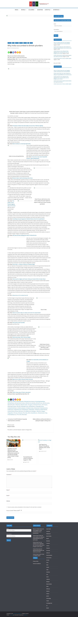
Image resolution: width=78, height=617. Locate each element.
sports (47, 596)
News (47, 586)
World (23, 10)
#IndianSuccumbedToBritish (41, 409)
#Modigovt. (33, 411)
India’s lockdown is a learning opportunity (21, 143)
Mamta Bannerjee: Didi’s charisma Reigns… (22, 337)
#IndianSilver (31, 409)
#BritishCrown (39, 403)
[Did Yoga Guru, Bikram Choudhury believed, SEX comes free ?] (45, 440)
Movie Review (49, 584)
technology (48, 598)
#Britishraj (17, 404)
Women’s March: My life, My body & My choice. (22, 178)
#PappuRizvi (10, 413)
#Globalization (32, 406)
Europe (47, 560)
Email (8, 495)
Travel (47, 600)
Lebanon (48, 579)
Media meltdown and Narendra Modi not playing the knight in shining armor (42, 419)
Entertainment (49, 555)
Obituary (48, 588)
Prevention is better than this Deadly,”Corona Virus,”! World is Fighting (28, 125)
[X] (11, 51)
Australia (48, 531)
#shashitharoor (34, 413)
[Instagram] (15, 51)
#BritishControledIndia (30, 403)
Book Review (48, 536)
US (46, 605)
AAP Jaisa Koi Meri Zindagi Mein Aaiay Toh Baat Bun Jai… (25, 235)
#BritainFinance (11, 403)
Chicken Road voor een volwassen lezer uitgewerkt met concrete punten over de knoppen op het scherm (61, 52)
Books (47, 538)
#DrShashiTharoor (37, 404)
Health (47, 567)
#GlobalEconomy (24, 406)
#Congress (30, 404)
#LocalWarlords (27, 411)
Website (8, 501)
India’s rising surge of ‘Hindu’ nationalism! (22, 392)
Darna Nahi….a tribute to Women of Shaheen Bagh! (24, 264)
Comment (8, 474)
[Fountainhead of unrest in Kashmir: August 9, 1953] (29, 440)
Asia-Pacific (48, 528)
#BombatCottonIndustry (29, 401)
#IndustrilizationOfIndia (13, 411)
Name (8, 490)
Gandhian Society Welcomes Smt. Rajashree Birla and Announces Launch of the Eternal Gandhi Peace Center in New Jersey (13, 453)
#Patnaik (20, 413)
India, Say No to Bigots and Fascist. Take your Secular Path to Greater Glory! (29, 279)
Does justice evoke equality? (19, 322)
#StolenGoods (41, 413)
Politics (47, 593)
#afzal (14, 401)
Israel (47, 576)
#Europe (19, 406)
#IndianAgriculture (40, 406)
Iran (47, 574)
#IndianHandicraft (43, 408)
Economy (48, 550)
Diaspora (40, 10)
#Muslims (39, 411)
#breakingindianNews (40, 401)
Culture (47, 545)
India (16, 10)
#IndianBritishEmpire (12, 408)
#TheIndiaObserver (12, 414)
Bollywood (48, 533)
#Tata (45, 413)
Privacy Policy (35, 561)
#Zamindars (24, 414)
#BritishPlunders (11, 404)
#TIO (18, 414)
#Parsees (15, 413)
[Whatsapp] (9, 51)
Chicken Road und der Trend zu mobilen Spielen (62, 58)
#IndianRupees (25, 409)
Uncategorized (49, 603)
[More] (20, 51)
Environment (48, 557)
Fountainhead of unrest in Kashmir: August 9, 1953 (28, 458)
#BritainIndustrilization (20, 403)
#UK (20, 414)
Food (47, 562)
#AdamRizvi (10, 401)
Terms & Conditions (37, 563)
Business (48, 540)
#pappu (43, 411)
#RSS (29, 413)
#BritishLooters (46, 403)
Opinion (48, 591)
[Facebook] (13, 51)
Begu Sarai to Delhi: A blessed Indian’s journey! (23, 379)
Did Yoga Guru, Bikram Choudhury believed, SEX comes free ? (44, 447)
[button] (18, 10)
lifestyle (47, 10)
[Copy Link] (18, 51)
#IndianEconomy (29, 408)
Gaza (47, 564)
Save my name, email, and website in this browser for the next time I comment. (24, 507)
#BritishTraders (24, 404)
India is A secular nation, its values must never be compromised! (26, 312)
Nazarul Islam (16, 48)
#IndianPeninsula (17, 409)
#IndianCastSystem (21, 408)
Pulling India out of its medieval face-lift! (20, 295)
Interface (56, 10)
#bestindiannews (20, 401)
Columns (31, 10)
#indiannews (10, 409)
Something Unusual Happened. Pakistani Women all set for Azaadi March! (28, 219)
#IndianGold (36, 408)
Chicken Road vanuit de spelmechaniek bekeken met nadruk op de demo (38, 550)
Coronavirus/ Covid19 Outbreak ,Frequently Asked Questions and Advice (17, 419)
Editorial (48, 552)
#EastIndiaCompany (12, 406)
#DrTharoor (44, 404)
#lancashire (20, 411)
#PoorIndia (24, 413)
